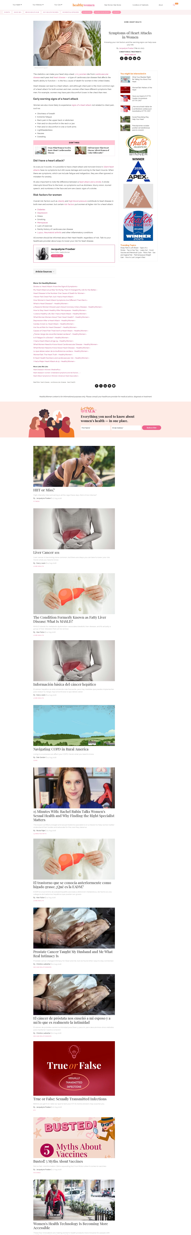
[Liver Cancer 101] (74, 529)
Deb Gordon (40, 757)
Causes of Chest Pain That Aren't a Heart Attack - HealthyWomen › (60, 331)
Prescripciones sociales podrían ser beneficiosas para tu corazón (141, 128)
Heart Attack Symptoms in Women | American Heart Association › (56, 376)
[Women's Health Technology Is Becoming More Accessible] (74, 1200)
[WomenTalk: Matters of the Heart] (125, 90)
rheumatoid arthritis (53, 232)
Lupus (40, 232)
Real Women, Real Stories (112, 5)
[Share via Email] (139, 58)
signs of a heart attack (81, 105)
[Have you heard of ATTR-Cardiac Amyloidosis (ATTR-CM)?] (125, 98)
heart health (135, 22)
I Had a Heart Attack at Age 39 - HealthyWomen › (53, 341)
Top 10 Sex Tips (132, 250)
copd (35, 760)
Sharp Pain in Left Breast (129, 248)
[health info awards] (138, 225)
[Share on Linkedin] (134, 58)
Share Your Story (102, 12)
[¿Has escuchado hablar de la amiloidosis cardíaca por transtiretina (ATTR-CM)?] (125, 109)
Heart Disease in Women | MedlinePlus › (47, 370)
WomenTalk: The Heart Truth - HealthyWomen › (53, 354)
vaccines (36, 1172)
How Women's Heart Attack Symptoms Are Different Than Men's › (60, 300)
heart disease (59, 77)
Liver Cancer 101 (46, 552)
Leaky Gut (144, 250)
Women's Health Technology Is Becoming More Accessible (70, 1225)
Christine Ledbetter (43, 964)
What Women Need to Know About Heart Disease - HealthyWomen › (61, 348)
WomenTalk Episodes (70, 12)
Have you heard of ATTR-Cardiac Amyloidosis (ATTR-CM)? (141, 98)
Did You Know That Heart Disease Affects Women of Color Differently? (98, 150)
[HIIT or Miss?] (74, 466)
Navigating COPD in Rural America (60, 749)
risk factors (69, 204)
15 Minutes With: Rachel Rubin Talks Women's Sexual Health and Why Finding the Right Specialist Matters (73, 815)
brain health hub (32, 12)
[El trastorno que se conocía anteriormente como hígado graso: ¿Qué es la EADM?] (74, 859)
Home (126, 22)
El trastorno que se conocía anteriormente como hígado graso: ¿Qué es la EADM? (72, 884)
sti (34, 1110)
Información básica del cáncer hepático (64, 684)
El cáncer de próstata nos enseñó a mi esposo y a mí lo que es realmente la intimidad (71, 1020)
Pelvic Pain (147, 253)
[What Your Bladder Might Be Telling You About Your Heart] (125, 79)
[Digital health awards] (138, 145)
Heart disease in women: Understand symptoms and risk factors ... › (56, 373)
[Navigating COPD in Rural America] (74, 725)
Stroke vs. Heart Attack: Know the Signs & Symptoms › (55, 286)
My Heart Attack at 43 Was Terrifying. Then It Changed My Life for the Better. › (65, 290)
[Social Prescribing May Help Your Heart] (125, 119)
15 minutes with (39, 833)
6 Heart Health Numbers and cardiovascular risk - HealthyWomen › (61, 358)
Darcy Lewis (40, 563)
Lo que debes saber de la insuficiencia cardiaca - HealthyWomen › (60, 351)
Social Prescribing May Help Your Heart (140, 118)
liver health (38, 566)
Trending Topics (128, 245)
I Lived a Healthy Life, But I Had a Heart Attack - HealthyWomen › (60, 314)
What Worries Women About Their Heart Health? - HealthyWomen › (61, 317)
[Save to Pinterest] (130, 58)
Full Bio (55, 256)
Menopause (42, 222)
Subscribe (87, 12)
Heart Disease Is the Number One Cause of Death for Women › (59, 293)
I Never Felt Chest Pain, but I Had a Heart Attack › (53, 297)
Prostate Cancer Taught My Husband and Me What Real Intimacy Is (73, 953)
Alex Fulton (40, 632)
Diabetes (41, 209)
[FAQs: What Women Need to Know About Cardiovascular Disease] (40, 150)
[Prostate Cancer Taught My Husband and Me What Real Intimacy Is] (74, 928)
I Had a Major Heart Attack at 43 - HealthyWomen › (54, 361)
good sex (17, 12)
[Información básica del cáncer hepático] (74, 660)
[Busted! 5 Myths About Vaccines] (74, 1137)
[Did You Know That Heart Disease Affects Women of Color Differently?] (80, 150)
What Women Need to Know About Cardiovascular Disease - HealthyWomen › (65, 344)
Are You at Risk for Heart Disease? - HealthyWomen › (55, 327)
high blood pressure (78, 201)
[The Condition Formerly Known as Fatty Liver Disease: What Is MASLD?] (74, 593)
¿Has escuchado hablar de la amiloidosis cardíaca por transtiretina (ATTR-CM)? (142, 109)
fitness (36, 501)
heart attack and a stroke (90, 182)
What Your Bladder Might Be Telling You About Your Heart (141, 79)
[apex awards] (138, 169)
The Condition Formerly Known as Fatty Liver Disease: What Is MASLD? (69, 619)
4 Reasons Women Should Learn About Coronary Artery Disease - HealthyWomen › (67, 307)
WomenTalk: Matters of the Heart (142, 89)
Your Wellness (37, 5)
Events (7, 12)
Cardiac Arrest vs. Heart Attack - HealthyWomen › (53, 324)
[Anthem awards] (138, 196)
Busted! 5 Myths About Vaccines (58, 1161)
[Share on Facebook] (121, 58)
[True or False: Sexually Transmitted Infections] (74, 1068)
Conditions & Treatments (140, 5)
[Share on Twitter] (126, 58)
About (161, 5)
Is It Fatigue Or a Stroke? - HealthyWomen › (51, 337)
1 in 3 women (81, 74)
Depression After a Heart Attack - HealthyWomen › (54, 320)
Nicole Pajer (40, 831)
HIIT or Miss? (44, 490)
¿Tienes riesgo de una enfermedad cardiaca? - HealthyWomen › (60, 334)
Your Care (57, 5)
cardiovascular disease (58, 382)
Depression (42, 213)
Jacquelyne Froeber (126, 48)
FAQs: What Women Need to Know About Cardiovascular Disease (59, 150)
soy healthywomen (50, 12)
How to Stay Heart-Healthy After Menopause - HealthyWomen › (60, 310)
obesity (61, 201)
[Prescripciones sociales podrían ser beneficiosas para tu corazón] (125, 128)
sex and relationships (42, 967)
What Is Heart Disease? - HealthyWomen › (50, 303)
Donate (116, 12)
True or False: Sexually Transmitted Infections (70, 1098)
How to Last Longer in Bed (135, 257)
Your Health (16, 5)
